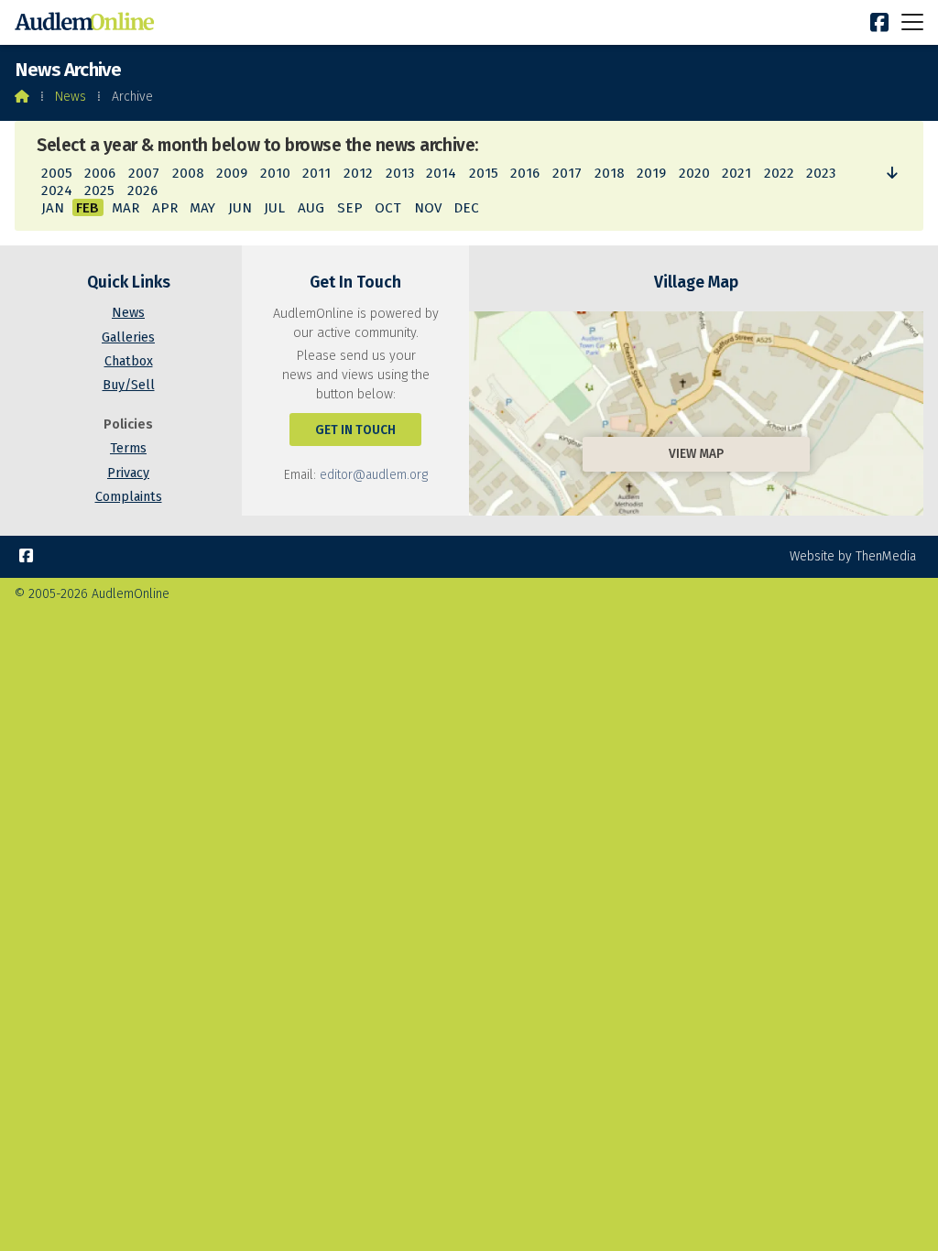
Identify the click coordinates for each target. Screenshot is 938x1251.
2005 (56, 173)
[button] (912, 21)
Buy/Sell (129, 385)
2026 (142, 190)
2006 (99, 173)
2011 (316, 173)
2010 (275, 173)
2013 (400, 173)
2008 (188, 173)
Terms (128, 448)
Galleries (128, 337)
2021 (736, 173)
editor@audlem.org (374, 475)
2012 (358, 173)
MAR (125, 208)
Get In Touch (355, 430)
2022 (779, 173)
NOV (428, 208)
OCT (388, 208)
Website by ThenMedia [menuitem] (853, 556)
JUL (274, 208)
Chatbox (128, 361)
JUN (240, 208)
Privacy (128, 473)
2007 (143, 173)
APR (165, 208)
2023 (820, 173)
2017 (567, 173)
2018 (609, 173)
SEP (350, 208)
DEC (466, 208)
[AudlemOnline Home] (88, 22)
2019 (651, 173)
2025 (99, 190)
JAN (52, 208)
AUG (311, 208)
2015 (483, 173)
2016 (525, 173)
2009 (231, 173)
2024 (56, 190)
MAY (202, 208)
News (70, 96)
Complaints (128, 497)
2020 (694, 173)
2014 (441, 173)
